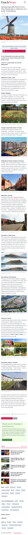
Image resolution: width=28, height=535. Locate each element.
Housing (17, 493)
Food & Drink (5, 510)
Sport (12, 490)
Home (7, 487)
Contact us (4, 525)
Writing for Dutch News (15, 525)
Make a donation (7, 439)
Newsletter (10, 528)
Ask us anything (14, 510)
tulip (7, 171)
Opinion (22, 501)
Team (14, 522)
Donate (9, 522)
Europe (17, 490)
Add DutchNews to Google (19, 414)
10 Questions (15, 504)
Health (12, 493)
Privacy (4, 528)
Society (23, 490)
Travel (15, 418)
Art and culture (5, 490)
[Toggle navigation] (25, 2)
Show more (24, 446)
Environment (5, 493)
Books (3, 504)
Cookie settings (18, 533)
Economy (12, 487)
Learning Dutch (6, 507)
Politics (19, 487)
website (16, 197)
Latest (3, 446)
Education (4, 496)
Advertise (19, 522)
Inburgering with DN (7, 418)
